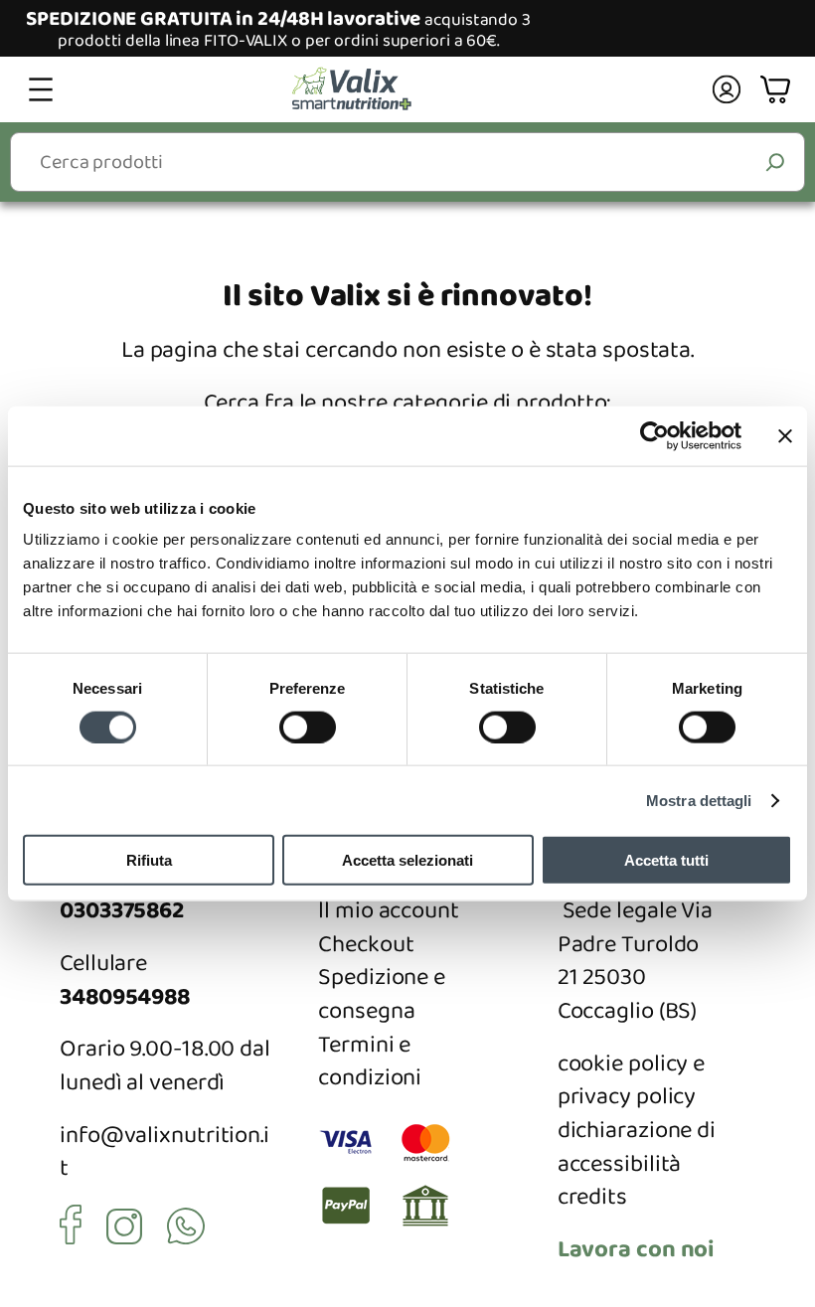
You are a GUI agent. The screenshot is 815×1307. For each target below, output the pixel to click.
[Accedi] (726, 89)
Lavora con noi (637, 1249)
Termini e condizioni (369, 1062)
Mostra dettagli (699, 799)
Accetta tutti (666, 860)
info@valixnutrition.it (164, 1152)
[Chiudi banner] (785, 435)
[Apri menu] (41, 89)
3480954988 (125, 997)
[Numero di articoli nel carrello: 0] (777, 90)
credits (592, 1197)
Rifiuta (149, 860)
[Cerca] (775, 161)
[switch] (307, 726)
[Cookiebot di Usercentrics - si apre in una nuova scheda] (654, 435)
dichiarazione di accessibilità (637, 1147)
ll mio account (388, 911)
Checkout (365, 944)
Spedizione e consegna (381, 994)
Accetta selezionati (407, 860)
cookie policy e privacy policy (632, 1081)
